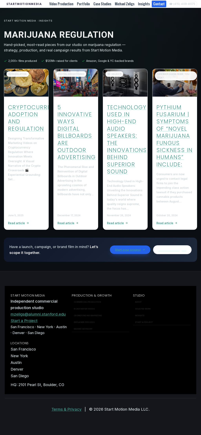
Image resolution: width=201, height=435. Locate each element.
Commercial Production (87, 302)
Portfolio (83, 3)
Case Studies (102, 3)
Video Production (61, 3)
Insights (144, 3)
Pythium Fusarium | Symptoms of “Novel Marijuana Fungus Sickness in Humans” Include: (174, 135)
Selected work (143, 309)
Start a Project (24, 320)
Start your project (128, 250)
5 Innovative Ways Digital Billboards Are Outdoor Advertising (77, 132)
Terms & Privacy (66, 409)
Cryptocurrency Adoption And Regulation (35, 118)
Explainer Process (84, 322)
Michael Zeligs (124, 3)
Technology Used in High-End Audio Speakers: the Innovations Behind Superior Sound (127, 139)
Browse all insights (172, 250)
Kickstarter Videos (84, 309)
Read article (16, 223)
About (138, 302)
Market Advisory (83, 329)
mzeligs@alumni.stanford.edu (38, 314)
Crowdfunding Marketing (88, 315)
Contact (159, 3)
